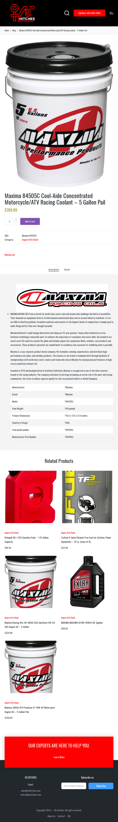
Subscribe (101, 786)
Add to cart (30, 221)
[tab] (54, 270)
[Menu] (111, 13)
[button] (89, 13)
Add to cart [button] (13, 528)
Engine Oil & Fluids (30, 239)
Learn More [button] (59, 757)
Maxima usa (10, 254)
